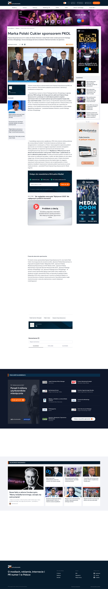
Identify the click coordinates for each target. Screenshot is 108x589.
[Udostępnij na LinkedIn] (24, 44)
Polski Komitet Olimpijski (36, 318)
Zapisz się (63, 184)
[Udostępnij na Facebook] (23, 44)
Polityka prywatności (75, 586)
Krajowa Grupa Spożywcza (59, 318)
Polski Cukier (47, 318)
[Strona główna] (14, 3)
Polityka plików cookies (95, 586)
